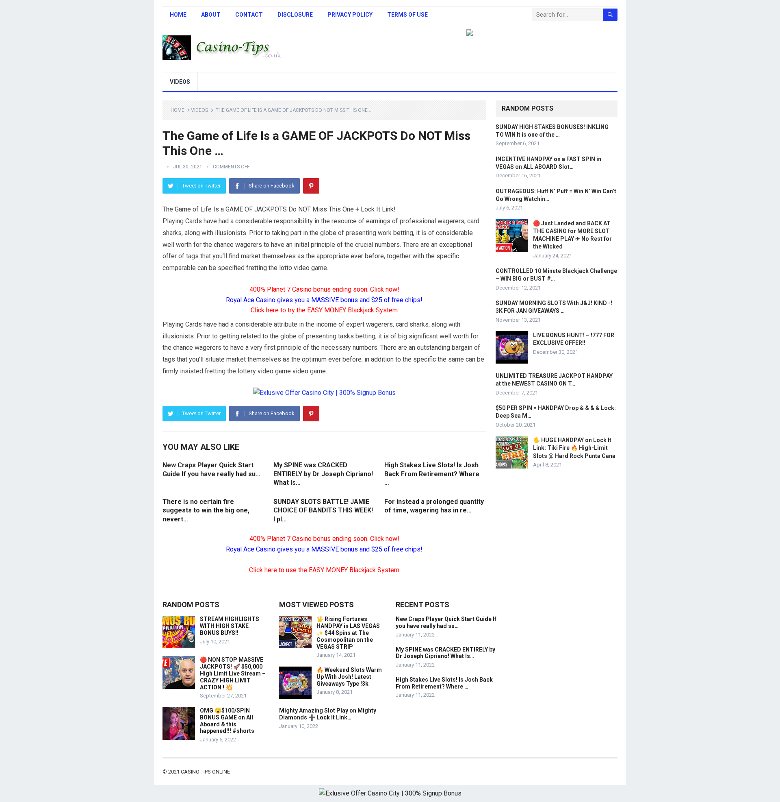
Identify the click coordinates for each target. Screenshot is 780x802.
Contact (249, 14)
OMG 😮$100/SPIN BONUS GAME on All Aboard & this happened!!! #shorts (227, 720)
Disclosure (295, 14)
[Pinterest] (311, 186)
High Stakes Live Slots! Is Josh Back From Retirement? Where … (431, 473)
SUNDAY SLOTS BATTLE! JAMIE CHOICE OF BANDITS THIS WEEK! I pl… (323, 510)
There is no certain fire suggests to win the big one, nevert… (205, 510)
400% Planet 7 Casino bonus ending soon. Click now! (324, 289)
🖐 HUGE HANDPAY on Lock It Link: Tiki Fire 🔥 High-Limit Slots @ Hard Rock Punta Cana (574, 448)
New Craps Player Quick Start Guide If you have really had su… (446, 622)
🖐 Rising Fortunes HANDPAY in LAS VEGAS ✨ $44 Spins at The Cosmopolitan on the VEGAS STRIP (348, 632)
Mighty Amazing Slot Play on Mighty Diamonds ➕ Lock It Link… (327, 714)
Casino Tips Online (205, 772)
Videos (180, 81)
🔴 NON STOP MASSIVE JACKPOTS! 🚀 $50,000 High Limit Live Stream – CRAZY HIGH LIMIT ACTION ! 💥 (233, 673)
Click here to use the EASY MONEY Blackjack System (324, 570)
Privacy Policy (350, 14)
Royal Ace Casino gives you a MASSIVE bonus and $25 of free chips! (324, 300)
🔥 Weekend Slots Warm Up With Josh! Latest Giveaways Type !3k (349, 677)
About (211, 14)
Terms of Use (407, 14)
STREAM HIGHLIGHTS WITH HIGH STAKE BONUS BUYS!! (229, 626)
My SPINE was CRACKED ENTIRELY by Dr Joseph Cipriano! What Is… (323, 473)
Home (178, 14)
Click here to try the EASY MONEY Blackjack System (324, 310)
